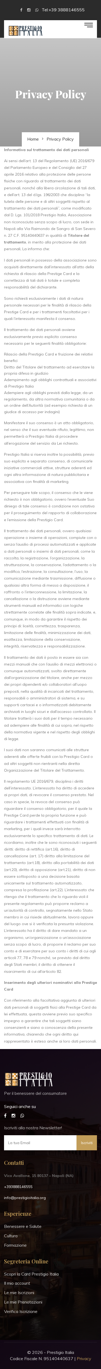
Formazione (15, 1245)
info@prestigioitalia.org (25, 1197)
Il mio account (17, 1283)
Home (33, 139)
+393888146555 (18, 1186)
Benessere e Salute (22, 1226)
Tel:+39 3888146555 (63, 9)
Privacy (84, 1358)
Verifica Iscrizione (20, 1311)
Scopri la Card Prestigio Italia (31, 1274)
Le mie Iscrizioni (19, 1292)
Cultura (11, 1235)
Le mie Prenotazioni (23, 1302)
